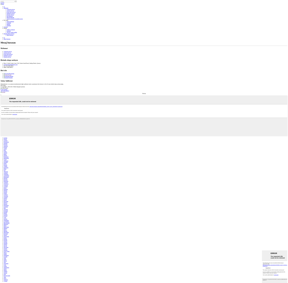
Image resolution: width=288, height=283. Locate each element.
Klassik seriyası (10, 14)
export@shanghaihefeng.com (10, 64)
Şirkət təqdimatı (10, 21)
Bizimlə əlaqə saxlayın (9, 33)
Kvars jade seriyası (11, 12)
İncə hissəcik (10, 16)
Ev (4, 6)
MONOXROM (10, 17)
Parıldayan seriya (11, 13)
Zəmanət (9, 31)
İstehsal (8, 24)
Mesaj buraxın (10, 35)
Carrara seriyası (10, 10)
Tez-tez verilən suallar (12, 32)
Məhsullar (6, 8)
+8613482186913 (5, 90)
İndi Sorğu (3, 85)
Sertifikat (9, 25)
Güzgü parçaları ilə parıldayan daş (15, 19)
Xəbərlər (6, 27)
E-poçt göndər (4, 89)
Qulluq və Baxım (11, 29)
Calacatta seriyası (11, 9)
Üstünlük (9, 23)
